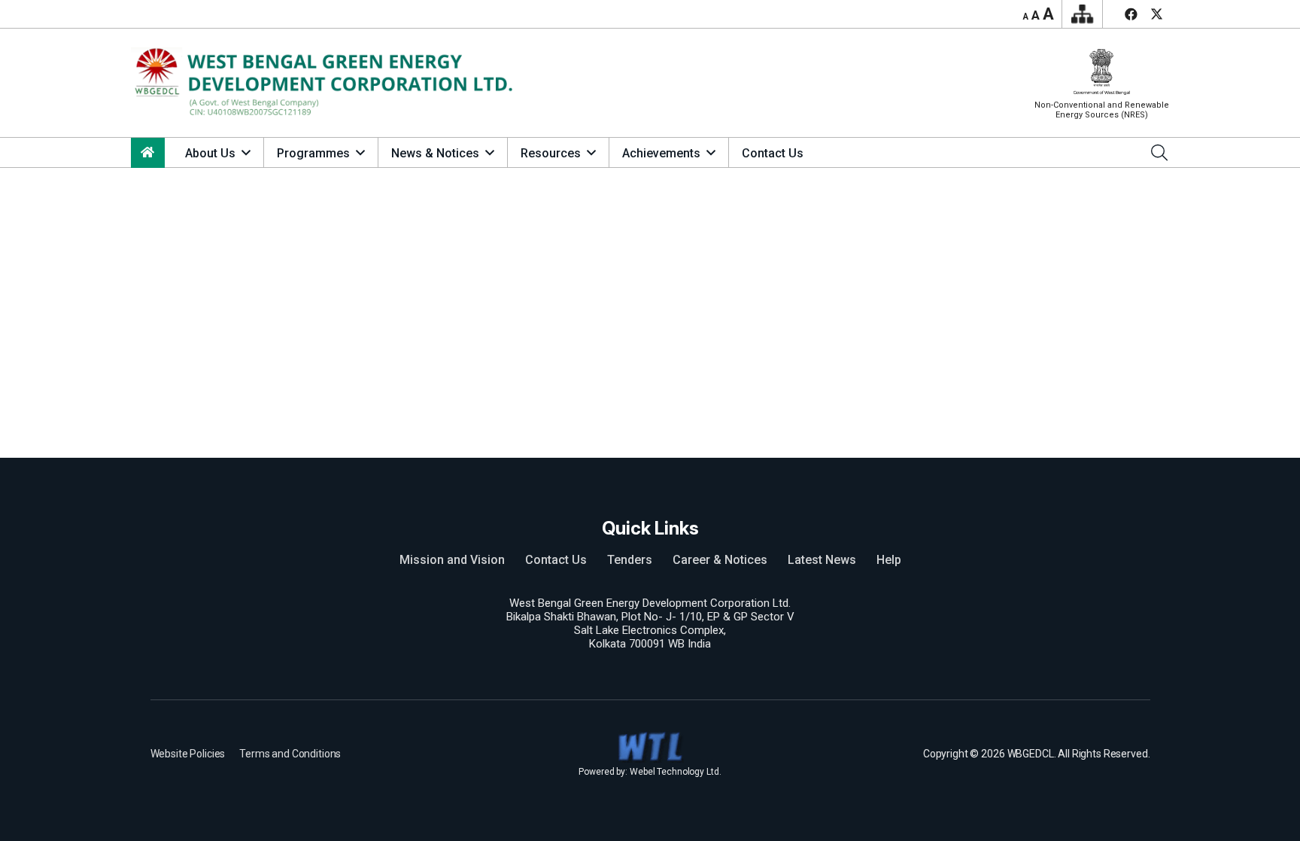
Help (888, 560)
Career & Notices (720, 560)
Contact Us (556, 560)
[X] (1156, 14)
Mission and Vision (452, 560)
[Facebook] (1131, 14)
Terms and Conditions (290, 754)
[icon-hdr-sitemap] (1082, 14)
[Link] (328, 83)
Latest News (822, 560)
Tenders (629, 560)
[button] (246, 152)
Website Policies (188, 754)
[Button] (148, 153)
